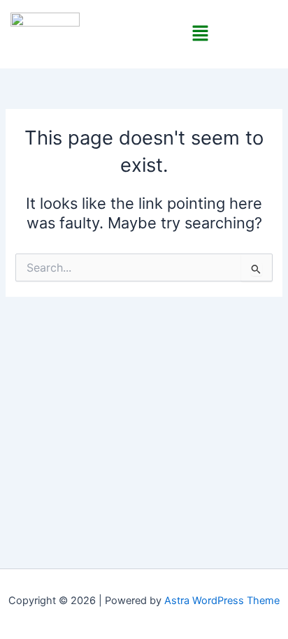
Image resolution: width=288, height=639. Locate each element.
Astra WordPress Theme (222, 600)
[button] (201, 34)
